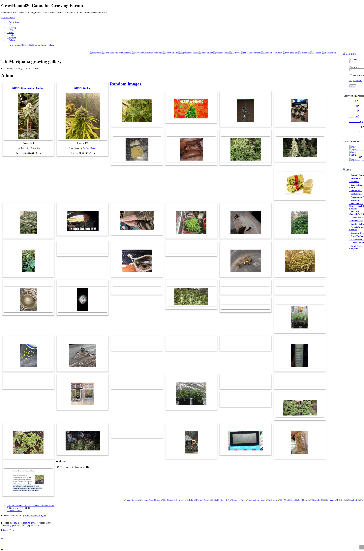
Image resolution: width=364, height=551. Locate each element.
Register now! (355, 80)
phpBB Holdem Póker (23, 523)
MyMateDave (89, 148)
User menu (350, 54)
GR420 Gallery (83, 87)
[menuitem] (11, 27)
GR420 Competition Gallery (28, 87)
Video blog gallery (9, 525)
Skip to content (8, 17)
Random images (125, 83)
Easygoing (35, 148)
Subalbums (28, 153)
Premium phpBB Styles (35, 515)
